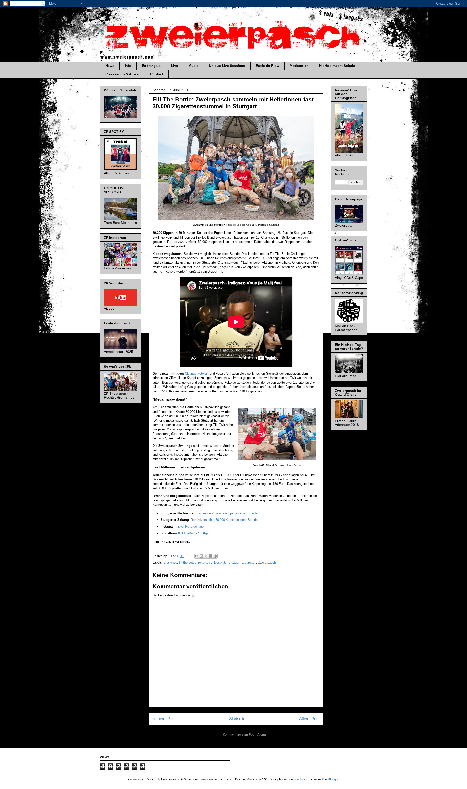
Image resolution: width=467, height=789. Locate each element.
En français (151, 66)
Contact (156, 74)
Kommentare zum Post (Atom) (244, 734)
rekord (202, 562)
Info (128, 66)
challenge (170, 562)
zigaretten (249, 562)
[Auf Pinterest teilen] (215, 556)
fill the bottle (187, 562)
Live (174, 66)
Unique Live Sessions (227, 66)
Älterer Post (309, 719)
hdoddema (301, 779)
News (109, 66)
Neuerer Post (164, 719)
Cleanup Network (197, 373)
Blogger (333, 779)
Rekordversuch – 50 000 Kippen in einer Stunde (224, 520)
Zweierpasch (267, 562)
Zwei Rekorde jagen (191, 526)
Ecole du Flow (267, 66)
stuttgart (234, 562)
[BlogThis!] (201, 556)
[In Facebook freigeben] (210, 556)
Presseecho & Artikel (122, 74)
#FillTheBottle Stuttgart (194, 533)
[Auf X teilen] (206, 556)
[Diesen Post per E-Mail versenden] (196, 556)
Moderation (299, 66)
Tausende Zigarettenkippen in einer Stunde (227, 513)
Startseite (237, 719)
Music (193, 66)
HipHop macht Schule (337, 66)
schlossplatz (218, 562)
